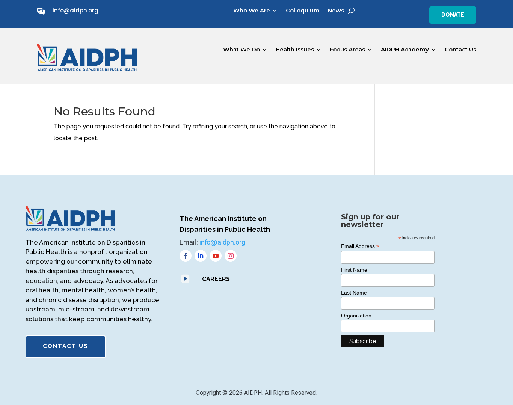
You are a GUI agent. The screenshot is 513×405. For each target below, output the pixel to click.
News (336, 11)
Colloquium (303, 11)
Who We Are (251, 11)
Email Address (360, 246)
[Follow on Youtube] (216, 256)
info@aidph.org (75, 10)
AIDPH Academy (405, 50)
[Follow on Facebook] (186, 256)
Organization (356, 316)
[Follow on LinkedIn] (201, 256)
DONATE (452, 15)
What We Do (241, 50)
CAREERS (216, 279)
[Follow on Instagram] (231, 256)
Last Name (354, 293)
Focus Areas (347, 50)
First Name (354, 270)
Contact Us (460, 50)
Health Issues (295, 50)
